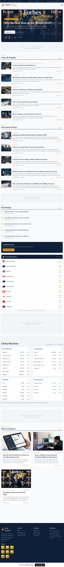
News (18, 530)
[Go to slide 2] (13, 37)
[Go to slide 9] (21, 37)
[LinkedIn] (7, 552)
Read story (9, 32)
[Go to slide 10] (22, 37)
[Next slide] (9, 37)
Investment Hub (21, 532)
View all (60, 58)
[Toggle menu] (61, 5)
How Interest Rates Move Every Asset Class (18, 224)
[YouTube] (3, 547)
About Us (36, 530)
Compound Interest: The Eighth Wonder (17, 230)
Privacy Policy (37, 532)
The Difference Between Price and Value (17, 218)
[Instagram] (3, 552)
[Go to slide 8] (20, 37)
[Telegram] (7, 556)
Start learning (8, 250)
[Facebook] (7, 547)
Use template (40, 565)
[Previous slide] (5, 37)
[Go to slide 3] (15, 37)
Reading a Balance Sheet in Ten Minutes (17, 236)
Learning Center (21, 535)
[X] (12, 552)
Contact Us (36, 535)
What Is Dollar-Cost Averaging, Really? (17, 211)
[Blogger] (3, 556)
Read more (59, 71)
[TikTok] (12, 547)
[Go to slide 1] (12, 37)
